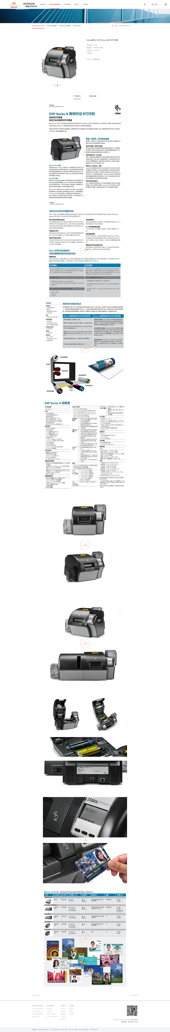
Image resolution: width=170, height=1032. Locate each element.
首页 (116, 25)
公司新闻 (49, 1008)
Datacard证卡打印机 (43, 1029)
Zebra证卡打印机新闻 (52, 1016)
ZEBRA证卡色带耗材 (65, 25)
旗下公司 (154, 4)
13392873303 (96, 59)
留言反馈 (92, 96)
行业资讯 (49, 1011)
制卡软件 (63, 1008)
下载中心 (76, 4)
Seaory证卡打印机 (73, 1029)
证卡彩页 (63, 1016)
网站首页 (42, 4)
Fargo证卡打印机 (63, 1029)
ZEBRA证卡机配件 (52, 25)
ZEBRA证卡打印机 (54, 4)
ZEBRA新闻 (67, 4)
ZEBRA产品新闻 (51, 1014)
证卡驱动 (63, 1011)
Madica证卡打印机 (83, 1029)
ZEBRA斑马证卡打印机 (38, 25)
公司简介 (71, 1011)
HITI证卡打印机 (93, 1029)
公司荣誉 (71, 1014)
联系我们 (71, 1008)
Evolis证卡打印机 (53, 1029)
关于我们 (85, 4)
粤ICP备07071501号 (133, 1021)
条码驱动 (63, 1014)
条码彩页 (63, 1019)
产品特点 (77, 96)
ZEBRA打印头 (77, 25)
